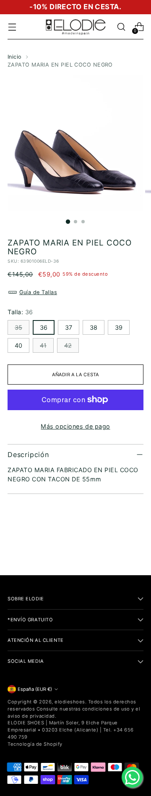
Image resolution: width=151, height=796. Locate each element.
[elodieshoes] (75, 26)
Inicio (15, 57)
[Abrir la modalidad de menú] (12, 27)
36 (43, 327)
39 (118, 327)
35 (18, 327)
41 (43, 345)
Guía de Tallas (38, 292)
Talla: (20, 311)
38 (93, 327)
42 (68, 345)
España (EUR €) (35, 689)
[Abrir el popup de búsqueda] (121, 27)
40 (18, 345)
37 (68, 327)
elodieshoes (70, 702)
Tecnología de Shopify (35, 744)
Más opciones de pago (75, 426)
